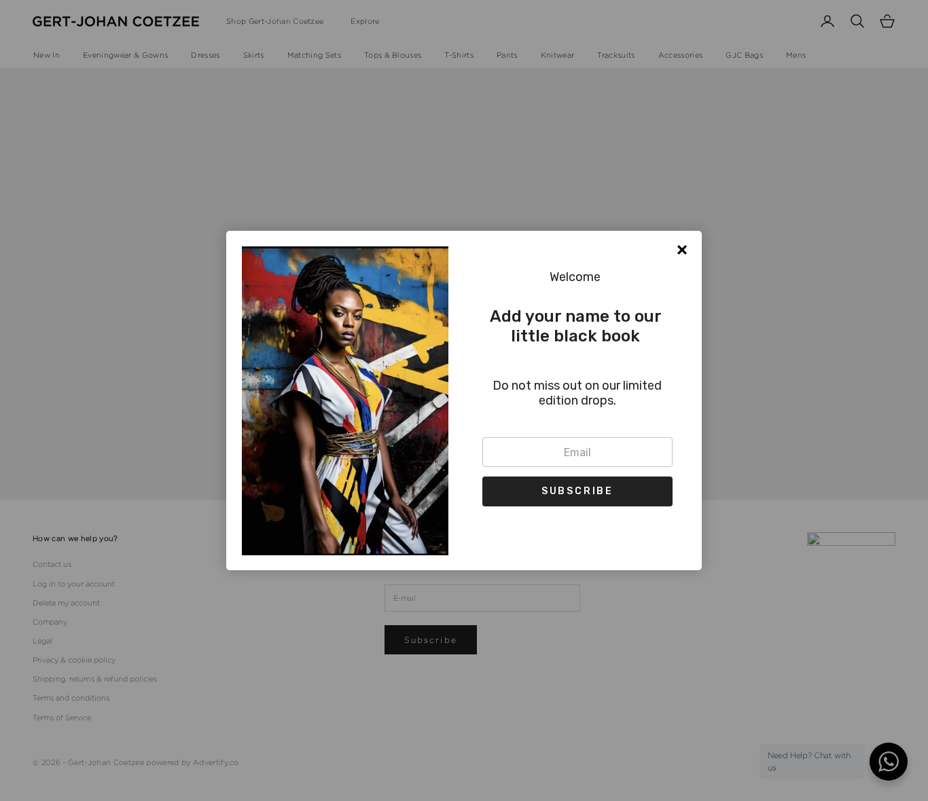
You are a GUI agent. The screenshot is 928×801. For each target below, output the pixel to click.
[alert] (464, 400)
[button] (577, 491)
